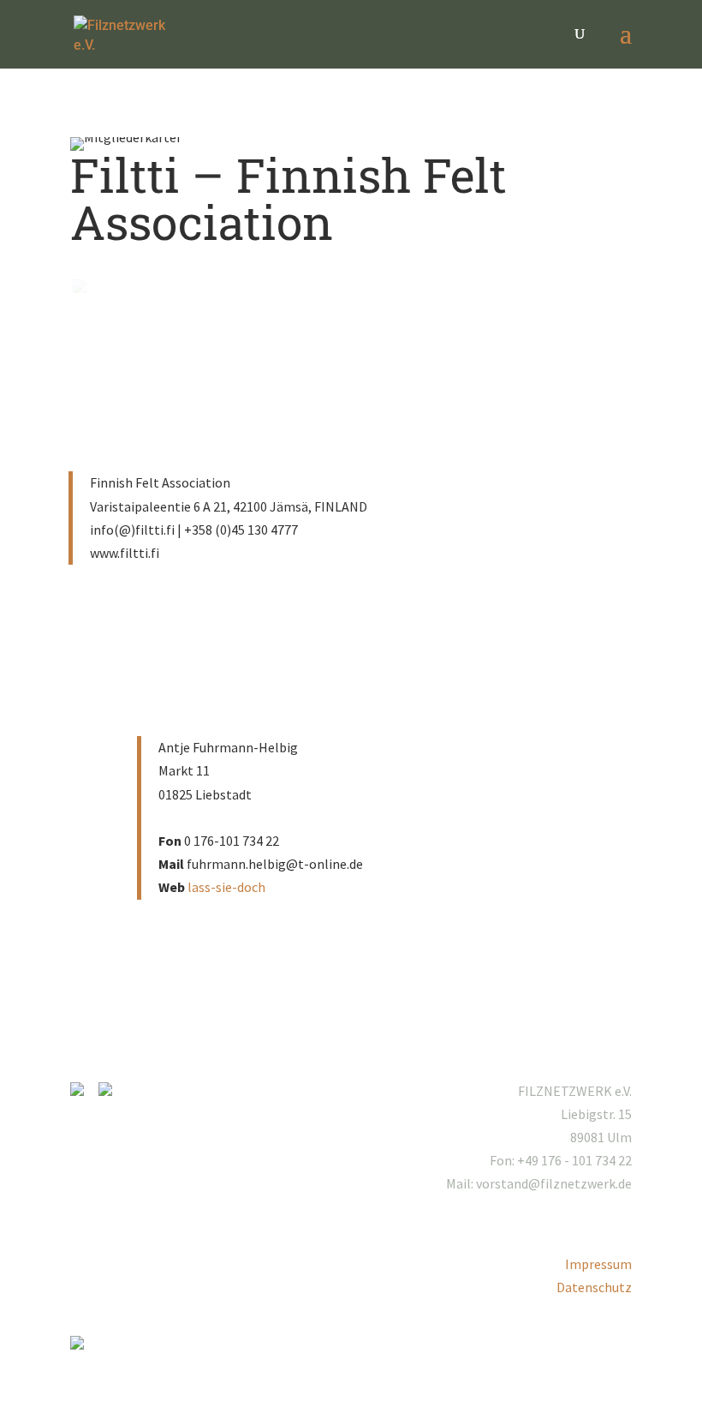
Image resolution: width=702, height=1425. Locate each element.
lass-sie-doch (226, 886)
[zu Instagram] (83, 1090)
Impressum (598, 1263)
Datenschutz (594, 1287)
